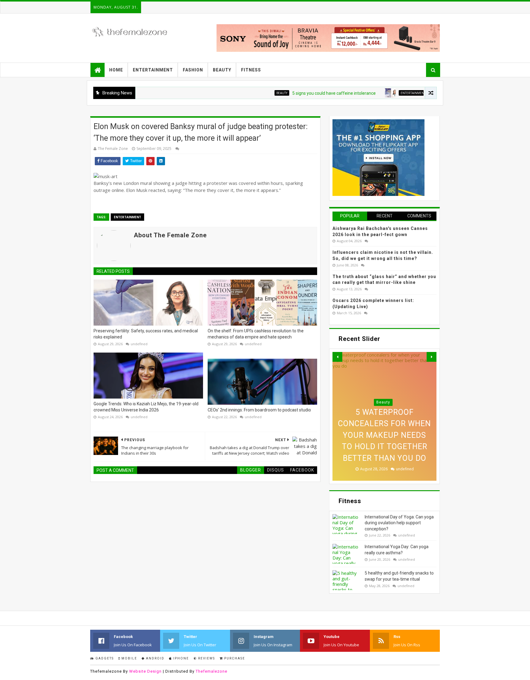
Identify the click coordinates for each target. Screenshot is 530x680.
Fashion (193, 69)
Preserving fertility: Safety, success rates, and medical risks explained (146, 333)
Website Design (145, 671)
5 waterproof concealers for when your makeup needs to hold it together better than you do (384, 435)
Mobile (128, 658)
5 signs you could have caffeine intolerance (316, 93)
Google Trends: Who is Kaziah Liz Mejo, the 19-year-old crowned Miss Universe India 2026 (146, 406)
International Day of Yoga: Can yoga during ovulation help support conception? (399, 522)
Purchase (234, 658)
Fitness (251, 69)
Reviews (206, 658)
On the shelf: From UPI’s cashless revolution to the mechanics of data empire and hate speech (256, 333)
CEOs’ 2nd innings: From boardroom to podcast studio (259, 409)
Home (116, 69)
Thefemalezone (211, 671)
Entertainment (153, 69)
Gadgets (104, 658)
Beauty (222, 69)
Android (154, 658)
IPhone (180, 658)
